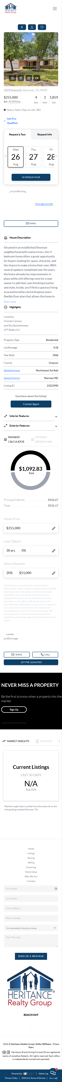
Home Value (31, 872)
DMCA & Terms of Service (33, 1078)
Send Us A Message (31, 956)
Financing (31, 867)
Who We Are (31, 876)
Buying (31, 858)
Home (31, 848)
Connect (31, 881)
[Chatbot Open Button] (53, 1073)
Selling (31, 862)
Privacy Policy (11, 1078)
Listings (31, 853)
